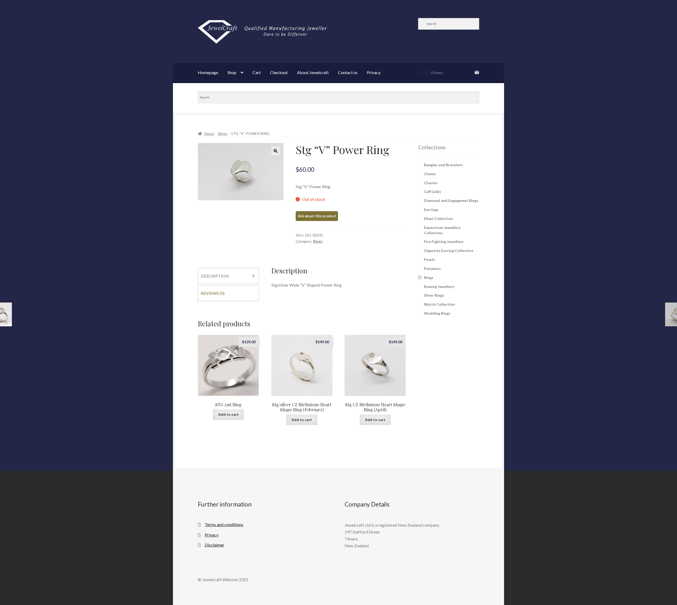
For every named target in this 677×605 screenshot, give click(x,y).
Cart (257, 72)
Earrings (431, 209)
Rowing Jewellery (439, 286)
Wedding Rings (437, 313)
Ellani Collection (438, 218)
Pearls (429, 259)
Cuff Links (432, 191)
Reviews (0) (213, 293)
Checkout (279, 72)
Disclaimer (214, 544)
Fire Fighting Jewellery (443, 241)
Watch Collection (439, 304)
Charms (430, 182)
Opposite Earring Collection (448, 250)
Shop (231, 72)
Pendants (432, 268)
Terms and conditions (224, 524)
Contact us (348, 72)
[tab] (228, 276)
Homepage (208, 72)
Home (209, 133)
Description (215, 275)
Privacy (374, 72)
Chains (430, 173)
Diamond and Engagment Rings (451, 200)
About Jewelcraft (313, 72)
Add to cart (228, 414)
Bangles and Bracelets (443, 164)
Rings (222, 133)
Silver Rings (434, 295)
